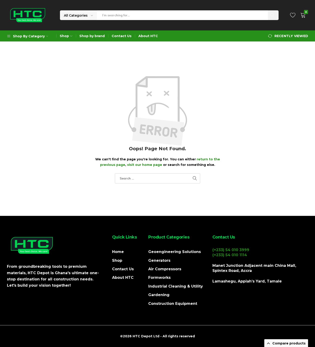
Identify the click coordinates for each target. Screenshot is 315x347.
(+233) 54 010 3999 (230, 250)
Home (118, 252)
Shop (117, 260)
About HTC (148, 36)
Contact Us (121, 36)
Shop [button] (64, 36)
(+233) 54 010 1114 (229, 255)
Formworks (159, 277)
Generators (159, 260)
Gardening (158, 295)
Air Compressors (164, 269)
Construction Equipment (172, 303)
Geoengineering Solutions (174, 252)
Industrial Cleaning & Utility (175, 286)
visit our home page (144, 165)
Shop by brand (92, 36)
